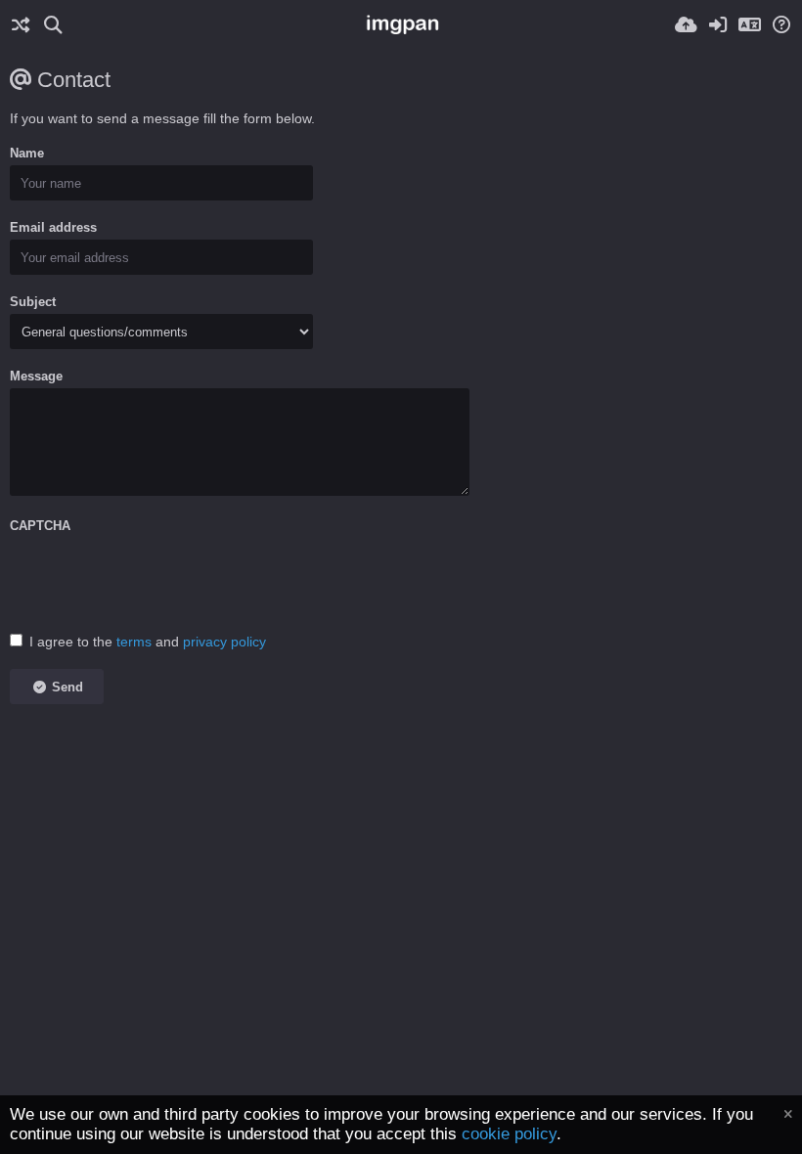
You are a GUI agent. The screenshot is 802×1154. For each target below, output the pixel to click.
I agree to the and (147, 641)
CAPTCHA (40, 525)
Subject (33, 301)
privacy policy (224, 641)
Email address (53, 227)
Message (36, 376)
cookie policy (509, 1134)
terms (134, 641)
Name (27, 153)
